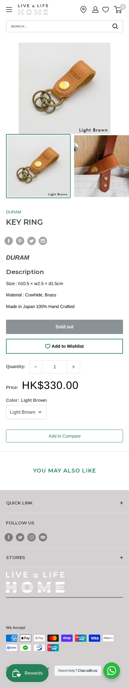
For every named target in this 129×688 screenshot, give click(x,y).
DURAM (13, 212)
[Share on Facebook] (8, 240)
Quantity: (16, 366)
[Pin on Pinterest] (20, 240)
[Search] (115, 26)
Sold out (65, 326)
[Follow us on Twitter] (20, 537)
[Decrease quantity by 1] (35, 367)
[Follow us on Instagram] (31, 537)
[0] (118, 9)
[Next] (116, 88)
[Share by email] (43, 240)
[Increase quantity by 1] (73, 367)
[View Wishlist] (106, 10)
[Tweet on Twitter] (31, 240)
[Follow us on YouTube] (43, 537)
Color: (26, 400)
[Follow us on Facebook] (8, 537)
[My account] (95, 9)
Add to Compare (65, 435)
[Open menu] (9, 9)
